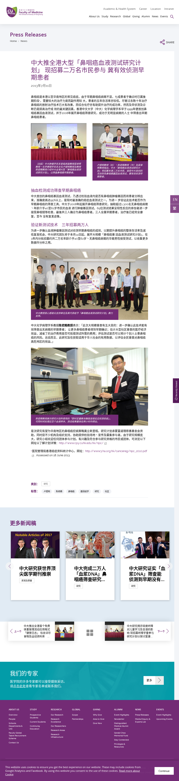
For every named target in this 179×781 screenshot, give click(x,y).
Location (156, 8)
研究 (46, 483)
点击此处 (19, 686)
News (24, 41)
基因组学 (84, 491)
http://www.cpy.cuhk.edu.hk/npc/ (81, 443)
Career (143, 8)
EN (175, 199)
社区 (107, 491)
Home (13, 41)
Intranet (169, 8)
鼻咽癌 (71, 491)
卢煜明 (47, 491)
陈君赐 (59, 491)
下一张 (168, 566)
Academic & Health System (119, 8)
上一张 (10, 566)
